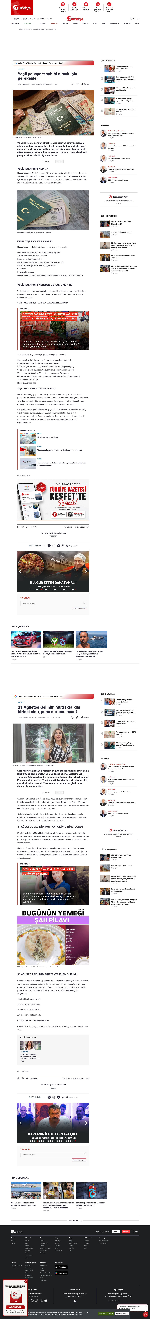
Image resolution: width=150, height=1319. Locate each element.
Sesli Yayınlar (103, 1243)
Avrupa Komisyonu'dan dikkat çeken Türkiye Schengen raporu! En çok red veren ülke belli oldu (124, 268)
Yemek (71, 1245)
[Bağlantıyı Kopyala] (77, 84)
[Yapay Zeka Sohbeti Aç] (145, 1314)
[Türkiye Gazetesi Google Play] (61, 1273)
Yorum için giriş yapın (79, 608)
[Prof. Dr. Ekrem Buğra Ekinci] (104, 133)
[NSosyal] (63, 545)
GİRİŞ (134, 19)
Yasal (41, 1278)
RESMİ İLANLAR (114, 23)
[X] (49, 545)
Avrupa (57, 1243)
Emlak (27, 1253)
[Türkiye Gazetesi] (75, 21)
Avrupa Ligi (43, 1250)
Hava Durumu (73, 1243)
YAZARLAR (42, 23)
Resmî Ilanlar (29, 1270)
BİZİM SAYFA (54, 23)
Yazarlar (13, 1262)
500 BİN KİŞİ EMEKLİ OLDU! (121, 232)
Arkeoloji (86, 1243)
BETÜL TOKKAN (26, 475)
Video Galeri (29, 1278)
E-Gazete (19, 19)
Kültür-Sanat (88, 1238)
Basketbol (43, 1253)
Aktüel (71, 1250)
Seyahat (71, 1248)
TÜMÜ (76, 589)
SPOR (103, 23)
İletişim (42, 1268)
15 (61, 589)
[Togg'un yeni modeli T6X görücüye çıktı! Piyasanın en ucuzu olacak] (110, 79)
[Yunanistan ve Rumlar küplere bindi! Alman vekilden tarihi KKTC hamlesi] (110, 111)
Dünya (57, 1238)
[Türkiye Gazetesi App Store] (61, 1267)
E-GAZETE (116, 1231)
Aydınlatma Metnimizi (65, 1314)
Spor (41, 1238)
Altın (26, 1243)
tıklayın (118, 203)
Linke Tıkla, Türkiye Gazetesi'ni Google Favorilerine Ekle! (40, 63)
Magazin (28, 1265)
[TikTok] (41, 1301)
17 (66, 589)
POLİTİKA (75, 23)
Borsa (27, 1241)
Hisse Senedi (29, 1248)
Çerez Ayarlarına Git (122, 1313)
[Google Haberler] (72, 546)
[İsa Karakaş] (104, 145)
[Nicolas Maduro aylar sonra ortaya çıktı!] (105, 248)
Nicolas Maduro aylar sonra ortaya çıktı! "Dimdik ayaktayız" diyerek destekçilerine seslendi (123, 245)
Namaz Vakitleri (103, 1241)
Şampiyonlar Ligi (45, 1248)
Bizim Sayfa (102, 1238)
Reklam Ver (43, 1280)
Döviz (27, 1245)
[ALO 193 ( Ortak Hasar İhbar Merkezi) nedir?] (105, 227)
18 (68, 589)
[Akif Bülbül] (104, 169)
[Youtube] (32, 1301)
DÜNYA (95, 23)
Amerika (57, 1245)
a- (57, 161)
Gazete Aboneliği (30, 19)
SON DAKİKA (15, 23)
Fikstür (42, 1245)
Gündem (13, 1238)
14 (59, 589)
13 (57, 589)
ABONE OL (126, 1231)
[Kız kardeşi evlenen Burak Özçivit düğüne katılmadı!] (105, 261)
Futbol (42, 1241)
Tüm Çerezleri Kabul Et (106, 1313)
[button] (85, 572)
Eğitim (13, 1243)
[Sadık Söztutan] (104, 179)
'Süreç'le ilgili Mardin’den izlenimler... (121, 169)
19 (70, 589)
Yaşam (71, 1238)
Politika (13, 1241)
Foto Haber (28, 1275)
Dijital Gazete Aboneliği (46, 19)
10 (50, 589)
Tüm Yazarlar (15, 1268)
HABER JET (127, 23)
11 (52, 589)
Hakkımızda (43, 1265)
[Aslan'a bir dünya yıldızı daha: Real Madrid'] (110, 90)
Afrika (56, 1248)
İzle (138, 23)
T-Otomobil (28, 1255)
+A (61, 161)
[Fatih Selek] (104, 158)
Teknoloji (28, 1268)
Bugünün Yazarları (16, 1265)
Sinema (86, 1241)
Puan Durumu (44, 1243)
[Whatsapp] (72, 84)
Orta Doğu (58, 1241)
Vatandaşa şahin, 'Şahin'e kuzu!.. (120, 158)
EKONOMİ (85, 23)
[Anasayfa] (16, 1231)
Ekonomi (28, 1238)
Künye (42, 1270)
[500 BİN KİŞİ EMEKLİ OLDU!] (105, 237)
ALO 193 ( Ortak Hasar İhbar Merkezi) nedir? (121, 223)
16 (64, 589)
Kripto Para (28, 1250)
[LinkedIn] (58, 545)
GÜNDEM (65, 23)
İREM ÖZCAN (25, 1071)
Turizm (27, 1258)
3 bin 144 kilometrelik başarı (118, 180)
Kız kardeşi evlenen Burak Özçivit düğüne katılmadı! (123, 257)
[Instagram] (36, 1301)
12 (55, 589)
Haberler (21, 69)
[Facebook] (23, 527)
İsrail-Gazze (58, 1250)
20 (73, 589)
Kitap (85, 1245)
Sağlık (71, 1241)
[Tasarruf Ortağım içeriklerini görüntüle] (29, 23)
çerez (55, 1312)
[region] (75, 1314)
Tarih (85, 1248)
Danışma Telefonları (46, 1275)
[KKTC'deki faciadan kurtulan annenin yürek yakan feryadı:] (110, 100)
